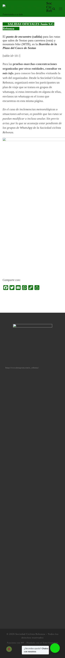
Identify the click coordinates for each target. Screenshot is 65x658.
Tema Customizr (50, 643)
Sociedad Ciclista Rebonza (30, 634)
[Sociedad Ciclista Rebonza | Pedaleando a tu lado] (24, 7)
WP (22, 643)
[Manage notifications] (9, 649)
